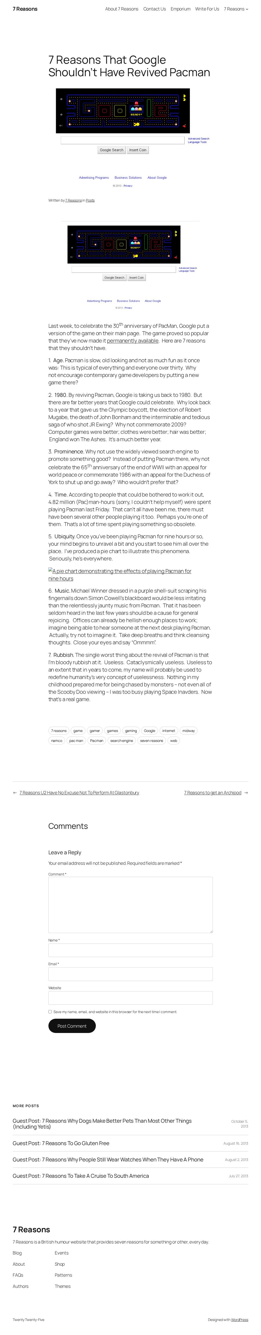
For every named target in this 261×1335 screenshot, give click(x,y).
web (173, 740)
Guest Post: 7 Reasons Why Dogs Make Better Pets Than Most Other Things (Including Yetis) (102, 1124)
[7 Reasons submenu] (247, 8)
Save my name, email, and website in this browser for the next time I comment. (115, 1011)
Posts (90, 200)
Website (54, 987)
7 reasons (59, 730)
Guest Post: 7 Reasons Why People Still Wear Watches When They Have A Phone (108, 1159)
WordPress (239, 1319)
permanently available (133, 340)
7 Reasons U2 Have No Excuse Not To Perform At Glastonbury (79, 792)
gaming (131, 730)
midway (188, 730)
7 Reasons (25, 8)
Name (54, 940)
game (78, 730)
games (112, 730)
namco (56, 740)
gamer (95, 730)
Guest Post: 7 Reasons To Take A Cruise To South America (81, 1176)
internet (168, 730)
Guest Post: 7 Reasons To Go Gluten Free (61, 1143)
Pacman (96, 740)
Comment (57, 874)
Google (149, 730)
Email (53, 963)
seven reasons (151, 740)
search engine (121, 740)
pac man (76, 740)
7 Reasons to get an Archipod (212, 792)
